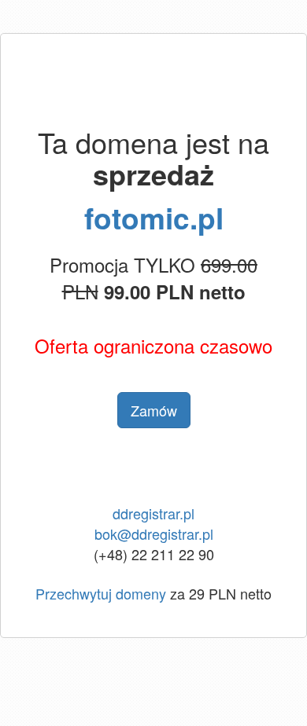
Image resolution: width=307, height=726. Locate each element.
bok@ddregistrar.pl (153, 533)
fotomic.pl (154, 217)
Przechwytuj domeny (100, 593)
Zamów (154, 410)
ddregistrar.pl (153, 513)
